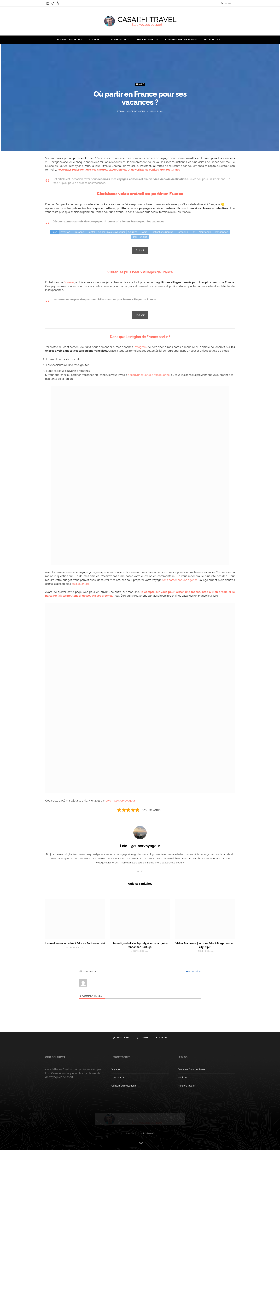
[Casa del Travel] (140, 21)
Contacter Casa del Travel (191, 1069)
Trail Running (146, 39)
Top (141, 1143)
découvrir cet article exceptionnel (149, 374)
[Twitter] (30, 177)
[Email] (30, 194)
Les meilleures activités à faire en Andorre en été (75, 943)
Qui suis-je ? (212, 39)
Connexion (194, 971)
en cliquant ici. (80, 583)
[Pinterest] (30, 186)
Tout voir (140, 250)
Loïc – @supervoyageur (120, 800)
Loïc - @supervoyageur (132, 111)
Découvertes (118, 39)
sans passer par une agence (180, 580)
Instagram (140, 347)
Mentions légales (187, 1085)
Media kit (182, 1077)
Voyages (94, 39)
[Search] (222, 3)
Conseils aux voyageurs (181, 39)
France (140, 84)
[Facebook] (30, 169)
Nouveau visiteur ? (69, 39)
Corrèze (69, 282)
